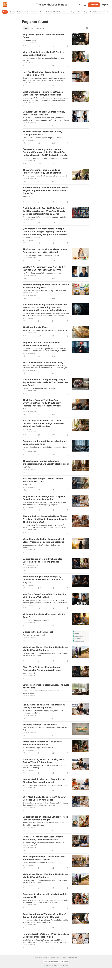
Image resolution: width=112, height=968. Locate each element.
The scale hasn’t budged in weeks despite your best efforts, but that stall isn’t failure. (45, 654)
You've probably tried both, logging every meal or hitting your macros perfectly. (44, 712)
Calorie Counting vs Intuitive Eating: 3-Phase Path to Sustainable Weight (45, 818)
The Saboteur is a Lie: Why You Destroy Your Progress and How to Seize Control (45, 250)
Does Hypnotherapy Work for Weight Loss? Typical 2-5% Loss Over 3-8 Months (44, 915)
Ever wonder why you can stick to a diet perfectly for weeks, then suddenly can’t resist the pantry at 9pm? (45, 503)
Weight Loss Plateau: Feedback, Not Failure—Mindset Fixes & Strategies (45, 648)
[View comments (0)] (39, 46)
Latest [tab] (26, 28)
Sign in (105, 5)
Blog (85, 12)
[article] (56, 40)
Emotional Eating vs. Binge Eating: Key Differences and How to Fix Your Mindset (43, 578)
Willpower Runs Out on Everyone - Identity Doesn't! (44, 615)
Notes (12, 12)
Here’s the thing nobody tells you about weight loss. (42, 273)
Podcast (25, 12)
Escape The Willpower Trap (71, 12)
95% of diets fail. (29, 673)
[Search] (80, 4)
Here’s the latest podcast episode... (36, 620)
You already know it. (30, 40)
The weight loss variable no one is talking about (41, 388)
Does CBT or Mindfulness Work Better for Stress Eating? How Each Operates (43, 838)
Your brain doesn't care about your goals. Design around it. (45, 176)
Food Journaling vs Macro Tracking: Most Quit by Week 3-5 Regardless (44, 706)
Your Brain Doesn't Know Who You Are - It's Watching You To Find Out (44, 595)
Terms (64, 958)
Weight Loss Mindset (97, 12)
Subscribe (94, 5)
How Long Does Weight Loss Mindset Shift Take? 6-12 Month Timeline (44, 858)
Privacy (58, 958)
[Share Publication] (85, 4)
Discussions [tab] (39, 28)
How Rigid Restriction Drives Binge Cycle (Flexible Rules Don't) (43, 73)
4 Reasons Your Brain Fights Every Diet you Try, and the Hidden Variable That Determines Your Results (45, 382)
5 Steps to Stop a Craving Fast (38, 632)
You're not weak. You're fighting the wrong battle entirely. (44, 217)
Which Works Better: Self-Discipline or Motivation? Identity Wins (42, 743)
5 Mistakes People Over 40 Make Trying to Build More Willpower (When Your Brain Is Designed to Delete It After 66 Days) (44, 211)
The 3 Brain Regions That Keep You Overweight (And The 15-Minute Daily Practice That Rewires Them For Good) (42, 403)
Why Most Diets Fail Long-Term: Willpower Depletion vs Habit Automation (44, 498)
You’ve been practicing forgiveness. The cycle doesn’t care (46, 686)
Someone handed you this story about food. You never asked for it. (45, 442)
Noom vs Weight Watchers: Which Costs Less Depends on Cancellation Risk (46, 935)
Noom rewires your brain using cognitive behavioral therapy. (46, 785)
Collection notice (72, 958)
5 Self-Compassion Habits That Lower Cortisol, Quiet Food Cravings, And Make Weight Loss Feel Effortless (43, 423)
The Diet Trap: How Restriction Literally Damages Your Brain (42, 133)
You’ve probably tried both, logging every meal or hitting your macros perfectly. (44, 766)
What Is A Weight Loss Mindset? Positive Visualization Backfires (43, 53)
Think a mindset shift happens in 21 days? (38, 862)
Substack (47, 965)
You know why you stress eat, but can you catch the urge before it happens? (44, 844)
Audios (48, 12)
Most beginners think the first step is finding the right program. (43, 546)
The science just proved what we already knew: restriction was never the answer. (44, 291)
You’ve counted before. (31, 565)
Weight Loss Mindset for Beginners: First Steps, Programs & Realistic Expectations (43, 540)
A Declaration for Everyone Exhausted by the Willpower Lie (45, 330)
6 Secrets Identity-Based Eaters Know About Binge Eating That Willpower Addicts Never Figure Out (45, 190)
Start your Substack (51, 962)
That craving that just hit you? (34, 635)
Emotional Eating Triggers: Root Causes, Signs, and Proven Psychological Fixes (43, 93)
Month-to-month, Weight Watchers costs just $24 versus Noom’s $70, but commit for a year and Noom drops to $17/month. (44, 941)
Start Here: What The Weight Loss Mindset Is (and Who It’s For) (45, 729)
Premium (34, 12)
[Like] (24, 65)
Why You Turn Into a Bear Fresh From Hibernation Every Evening (41, 344)
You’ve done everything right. (34, 409)
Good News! (27, 429)
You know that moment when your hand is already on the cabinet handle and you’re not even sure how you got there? (45, 349)
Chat (18, 12)
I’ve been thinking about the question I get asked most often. (46, 158)
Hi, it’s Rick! (27, 467)
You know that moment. (32, 237)
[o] (80, 39)
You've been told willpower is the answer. (38, 747)
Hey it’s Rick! (27, 196)
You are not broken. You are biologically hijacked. (41, 255)
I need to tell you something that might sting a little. (42, 137)
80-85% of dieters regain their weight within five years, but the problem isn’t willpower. (45, 824)
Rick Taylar (33, 43)
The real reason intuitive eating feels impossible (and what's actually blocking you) (46, 462)
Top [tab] (32, 28)
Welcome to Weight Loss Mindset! (40, 724)
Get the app (65, 962)
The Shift (56, 12)
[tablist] (34, 28)
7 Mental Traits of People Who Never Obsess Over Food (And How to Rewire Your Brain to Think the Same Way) (45, 519)
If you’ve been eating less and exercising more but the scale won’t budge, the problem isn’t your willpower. (45, 901)
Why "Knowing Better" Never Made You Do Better (44, 36)
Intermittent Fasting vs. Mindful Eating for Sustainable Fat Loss (43, 480)
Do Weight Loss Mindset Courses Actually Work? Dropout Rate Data (44, 113)
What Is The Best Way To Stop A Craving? (43, 362)
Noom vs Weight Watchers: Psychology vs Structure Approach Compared (44, 780)
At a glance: (27, 485)
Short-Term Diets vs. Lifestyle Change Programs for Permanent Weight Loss (42, 668)
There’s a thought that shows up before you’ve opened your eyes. (45, 448)
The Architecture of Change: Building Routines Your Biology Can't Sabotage (42, 171)
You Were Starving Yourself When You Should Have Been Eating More (46, 286)
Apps (41, 12)
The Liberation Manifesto (35, 327)
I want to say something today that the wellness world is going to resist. (44, 692)
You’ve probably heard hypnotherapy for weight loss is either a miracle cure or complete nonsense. (46, 921)
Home (5, 12)
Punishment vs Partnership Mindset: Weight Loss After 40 (45, 895)
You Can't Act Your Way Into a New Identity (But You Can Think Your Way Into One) (44, 268)
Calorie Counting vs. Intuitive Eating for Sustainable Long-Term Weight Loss (42, 560)
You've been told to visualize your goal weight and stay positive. (43, 59)
